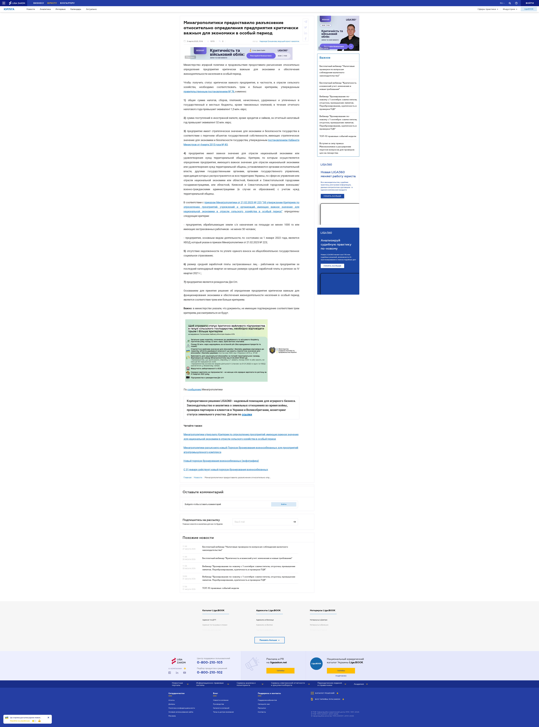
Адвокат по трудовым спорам (214, 625)
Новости (31, 9)
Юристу (52, 3)
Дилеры (171, 704)
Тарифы (280, 671)
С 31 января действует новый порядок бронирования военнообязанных (226, 469)
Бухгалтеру (67, 3)
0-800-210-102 (209, 672)
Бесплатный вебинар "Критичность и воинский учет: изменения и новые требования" (247, 558)
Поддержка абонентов (267, 700)
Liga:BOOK (528, 9)
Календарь (75, 9)
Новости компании (220, 700)
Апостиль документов (211, 630)
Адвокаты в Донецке (265, 630)
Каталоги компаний (221, 708)
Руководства (218, 704)
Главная (187, 477)
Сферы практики (487, 9)
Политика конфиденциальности (181, 708)
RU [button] (501, 3)
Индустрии (509, 9)
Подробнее (341, 676)
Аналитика (45, 9)
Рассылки (262, 708)
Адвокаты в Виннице (265, 620)
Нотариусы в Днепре (318, 620)
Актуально (91, 9)
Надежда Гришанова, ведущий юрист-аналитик (279, 41)
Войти (283, 504)
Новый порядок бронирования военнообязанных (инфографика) (221, 460)
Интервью (61, 9)
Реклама (172, 716)
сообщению (194, 389)
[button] (3, 3)
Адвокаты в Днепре (264, 625)
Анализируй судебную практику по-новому (336, 244)
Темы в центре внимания (223, 712)
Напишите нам (264, 704)
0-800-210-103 (209, 662)
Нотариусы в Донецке (319, 625)
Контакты (262, 712)
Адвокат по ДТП (209, 620)
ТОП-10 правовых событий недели (220, 588)
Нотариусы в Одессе (318, 630)
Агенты (171, 700)
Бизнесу (38, 3)
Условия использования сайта (180, 712)
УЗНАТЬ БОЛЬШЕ (332, 196)
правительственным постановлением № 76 (209, 91)
